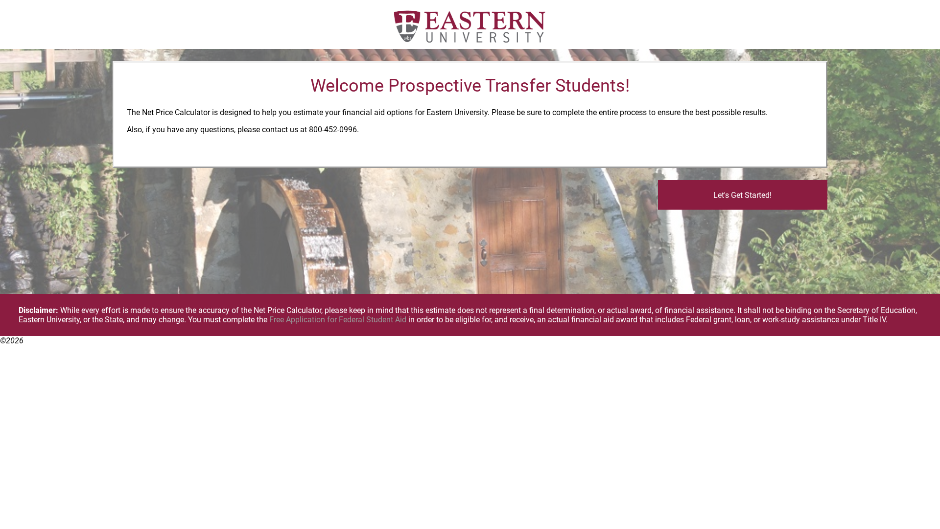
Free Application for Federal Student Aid (337, 319)
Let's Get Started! (742, 195)
